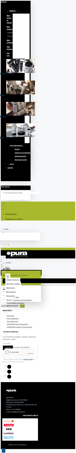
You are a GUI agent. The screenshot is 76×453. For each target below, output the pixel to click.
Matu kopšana (9, 28)
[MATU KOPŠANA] (20, 90)
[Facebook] (9, 367)
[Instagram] (9, 372)
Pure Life (8, 54)
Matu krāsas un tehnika (9, 19)
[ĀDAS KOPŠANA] (20, 133)
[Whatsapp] (9, 377)
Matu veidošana (10, 41)
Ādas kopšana (9, 48)
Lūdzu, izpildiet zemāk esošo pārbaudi (16, 347)
